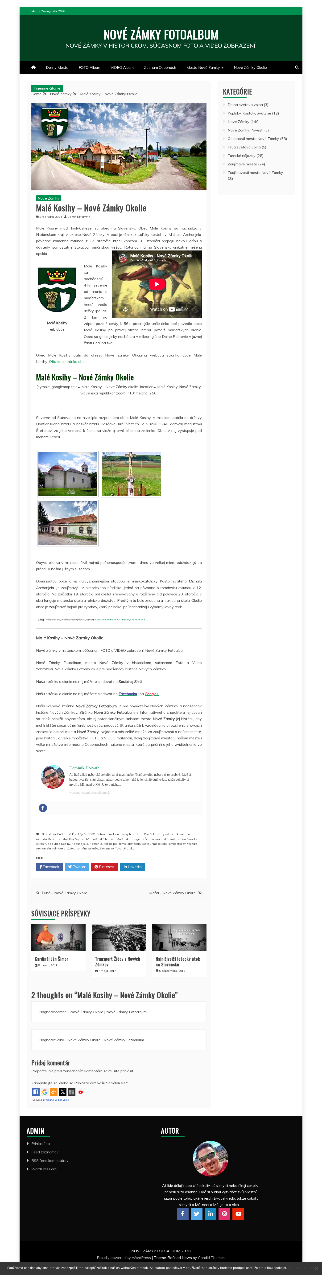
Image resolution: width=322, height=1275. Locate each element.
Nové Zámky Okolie (250, 67)
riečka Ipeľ (110, 843)
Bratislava (49, 834)
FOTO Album (89, 67)
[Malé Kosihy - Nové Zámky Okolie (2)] (131, 474)
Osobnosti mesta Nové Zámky (253, 138)
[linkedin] (210, 1214)
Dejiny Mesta (57, 67)
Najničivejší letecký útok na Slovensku (178, 961)
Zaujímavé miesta (242, 164)
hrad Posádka (147, 834)
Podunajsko (80, 843)
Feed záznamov (45, 1152)
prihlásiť (126, 1071)
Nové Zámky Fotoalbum (161, 34)
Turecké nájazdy (242, 155)
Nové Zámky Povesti (245, 130)
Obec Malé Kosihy (57, 843)
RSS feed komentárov (50, 1160)
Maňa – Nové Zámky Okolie (172, 892)
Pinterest (106, 866)
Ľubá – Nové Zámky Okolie (64, 892)
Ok (306, 1268)
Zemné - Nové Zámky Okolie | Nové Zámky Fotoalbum (101, 1011)
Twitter (78, 866)
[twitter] (196, 1214)
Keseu (52, 839)
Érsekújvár (79, 834)
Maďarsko (123, 839)
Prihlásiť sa (40, 1143)
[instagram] (224, 1214)
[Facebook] (43, 808)
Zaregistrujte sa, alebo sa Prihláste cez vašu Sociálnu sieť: (79, 1083)
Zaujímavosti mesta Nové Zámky (255, 172)
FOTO (91, 834)
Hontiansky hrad (124, 834)
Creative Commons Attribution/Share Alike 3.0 (121, 619)
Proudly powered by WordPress (124, 1257)
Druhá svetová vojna (245, 104)
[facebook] (183, 1214)
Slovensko (106, 848)
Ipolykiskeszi (167, 834)
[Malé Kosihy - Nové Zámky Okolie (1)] (67, 474)
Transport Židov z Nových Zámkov (117, 961)
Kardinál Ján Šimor (51, 959)
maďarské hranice (103, 839)
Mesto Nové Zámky (203, 67)
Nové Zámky (48, 198)
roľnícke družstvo (63, 848)
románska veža (87, 848)
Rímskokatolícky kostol (134, 843)
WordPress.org (44, 1169)
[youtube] (238, 1214)
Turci (118, 848)
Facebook (50, 866)
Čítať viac (294, 1268)
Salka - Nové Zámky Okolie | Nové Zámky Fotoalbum (99, 1039)
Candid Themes (211, 1257)
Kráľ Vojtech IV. (79, 839)
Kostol (63, 839)
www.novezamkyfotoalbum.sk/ (90, 792)
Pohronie (96, 843)
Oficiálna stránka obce (68, 361)
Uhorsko (128, 848)
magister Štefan (143, 839)
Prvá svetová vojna (244, 147)
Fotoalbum (104, 834)
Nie (312, 1268)
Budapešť (64, 834)
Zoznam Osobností (160, 67)
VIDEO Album (122, 67)
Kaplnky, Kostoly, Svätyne (249, 113)
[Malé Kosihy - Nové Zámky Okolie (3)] (67, 523)
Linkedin (134, 866)
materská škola (166, 839)
